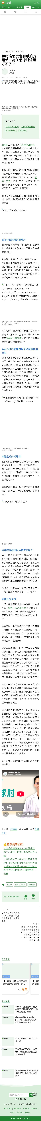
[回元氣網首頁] (8, 2)
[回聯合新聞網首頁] (3, 3)
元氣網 (8, 51)
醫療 (27, 7)
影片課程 (6, 977)
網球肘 (5, 144)
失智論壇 (18, 7)
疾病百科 (34, 1109)
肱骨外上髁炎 (28, 144)
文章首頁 (20, 1112)
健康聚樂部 (17, 1109)
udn (3, 51)
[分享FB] (5, 11)
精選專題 (26, 1109)
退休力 (12, 1112)
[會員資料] (35, 3)
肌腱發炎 (6, 239)
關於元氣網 (7, 1109)
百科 (34, 7)
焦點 (3, 7)
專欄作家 (28, 1112)
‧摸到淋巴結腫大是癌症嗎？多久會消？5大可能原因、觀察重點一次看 (20, 870)
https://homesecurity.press (11, 323)
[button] (38, 7)
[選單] (38, 3)
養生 (10, 7)
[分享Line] (15, 11)
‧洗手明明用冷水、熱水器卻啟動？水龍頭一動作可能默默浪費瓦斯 (20, 852)
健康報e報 (22, 1099)
